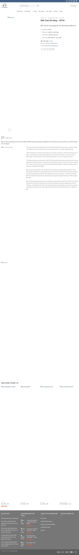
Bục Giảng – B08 (44, 504)
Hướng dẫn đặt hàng (46, 521)
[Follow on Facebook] (67, 1)
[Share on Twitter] (45, 49)
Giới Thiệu (49, 11)
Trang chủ (44, 18)
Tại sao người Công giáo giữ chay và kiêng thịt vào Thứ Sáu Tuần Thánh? (9, 544)
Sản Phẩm (27, 11)
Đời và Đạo (41, 11)
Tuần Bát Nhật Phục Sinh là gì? (9, 518)
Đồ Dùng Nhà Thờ (53, 18)
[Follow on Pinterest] (74, 1)
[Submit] (38, 6)
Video (60, 11)
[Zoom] (9, 130)
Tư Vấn (35, 11)
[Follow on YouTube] (77, 1)
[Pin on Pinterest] (50, 49)
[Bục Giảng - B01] (10, 443)
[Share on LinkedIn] (53, 49)
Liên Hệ (56, 11)
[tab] (2, 138)
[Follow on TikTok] (69, 1)
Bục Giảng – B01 (5, 504)
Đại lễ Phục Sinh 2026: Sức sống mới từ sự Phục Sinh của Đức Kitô (9, 523)
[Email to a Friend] (47, 49)
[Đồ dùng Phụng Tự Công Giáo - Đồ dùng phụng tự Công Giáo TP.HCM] (9, 5)
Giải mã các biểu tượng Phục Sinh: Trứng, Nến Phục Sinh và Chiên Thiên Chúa (9, 530)
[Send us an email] (72, 1)
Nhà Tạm (61, 18)
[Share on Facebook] (42, 49)
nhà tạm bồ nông (46, 45)
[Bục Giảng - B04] (30, 443)
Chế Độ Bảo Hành (45, 527)
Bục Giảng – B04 (25, 504)
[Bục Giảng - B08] (49, 443)
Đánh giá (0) (8, 138)
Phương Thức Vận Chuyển (48, 524)
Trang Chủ (20, 11)
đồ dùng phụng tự (54, 45)
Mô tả (2, 138)
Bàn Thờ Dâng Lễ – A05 (65, 504)
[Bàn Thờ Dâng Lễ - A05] (69, 443)
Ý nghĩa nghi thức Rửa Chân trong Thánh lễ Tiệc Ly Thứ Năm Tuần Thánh (9, 537)
